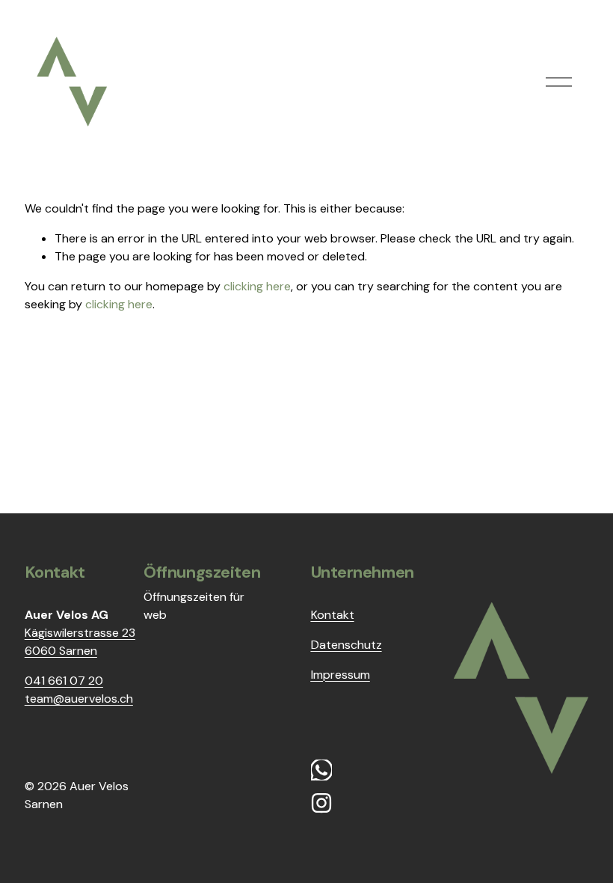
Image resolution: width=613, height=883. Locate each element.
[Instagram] (321, 802)
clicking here (257, 286)
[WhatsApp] (321, 770)
